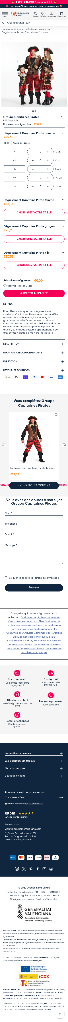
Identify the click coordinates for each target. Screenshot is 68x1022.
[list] (34, 75)
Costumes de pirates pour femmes (40, 617)
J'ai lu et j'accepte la (34, 578)
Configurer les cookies (22, 899)
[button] (61, 14)
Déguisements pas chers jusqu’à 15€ (34, 637)
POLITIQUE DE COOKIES (47, 892)
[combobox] (34, 23)
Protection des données (20, 892)
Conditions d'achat (40, 895)
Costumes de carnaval (38, 29)
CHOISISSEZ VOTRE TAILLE (34, 212)
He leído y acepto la (25, 803)
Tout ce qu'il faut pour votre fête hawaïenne (34, 6)
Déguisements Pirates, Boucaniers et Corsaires (25, 32)
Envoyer (34, 587)
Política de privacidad (46, 578)
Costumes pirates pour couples (39, 629)
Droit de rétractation (47, 899)
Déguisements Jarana (13, 29)
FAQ (55, 895)
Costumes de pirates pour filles (26, 621)
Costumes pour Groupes (48, 633)
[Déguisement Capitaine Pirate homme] (34, 439)
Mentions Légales (18, 895)
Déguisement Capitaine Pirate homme (32, 468)
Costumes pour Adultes (19, 633)
